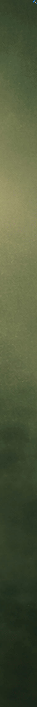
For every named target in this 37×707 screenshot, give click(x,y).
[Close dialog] (35, 2)
